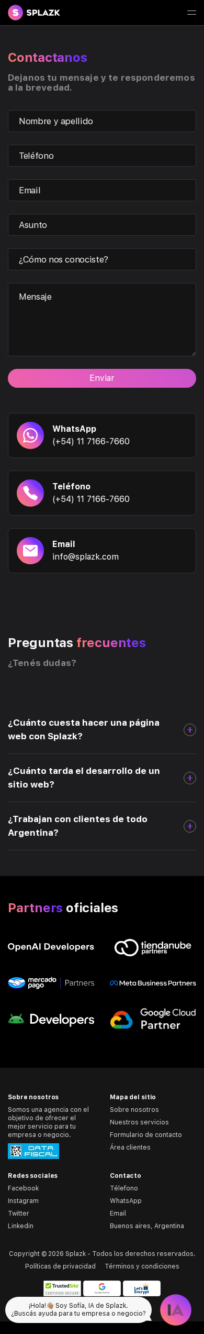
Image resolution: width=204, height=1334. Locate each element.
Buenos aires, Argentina (147, 1226)
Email (118, 1213)
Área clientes (130, 1147)
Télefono (124, 1188)
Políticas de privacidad (60, 1266)
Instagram (23, 1201)
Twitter (18, 1213)
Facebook (23, 1188)
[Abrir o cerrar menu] (191, 12)
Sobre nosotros (134, 1109)
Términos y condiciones (142, 1266)
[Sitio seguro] (62, 1288)
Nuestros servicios (139, 1122)
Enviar (102, 378)
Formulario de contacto (146, 1135)
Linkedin (20, 1226)
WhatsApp (126, 1201)
